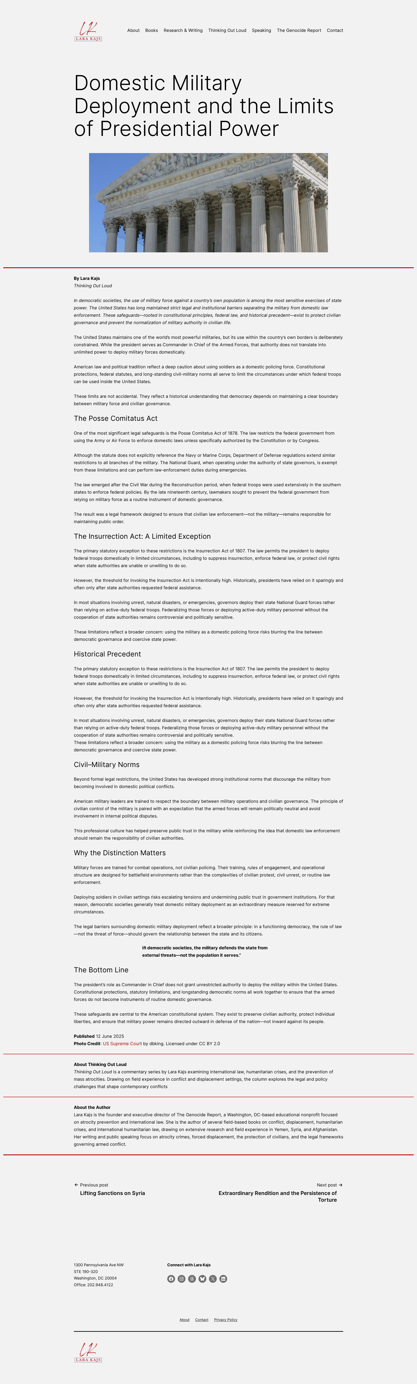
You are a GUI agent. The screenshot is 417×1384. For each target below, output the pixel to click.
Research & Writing (183, 30)
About (133, 30)
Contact (335, 30)
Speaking (261, 30)
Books (151, 30)
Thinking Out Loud (227, 30)
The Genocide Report (299, 30)
